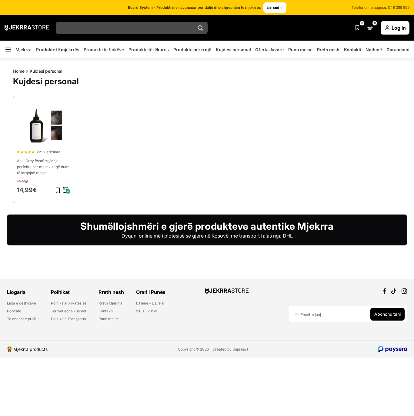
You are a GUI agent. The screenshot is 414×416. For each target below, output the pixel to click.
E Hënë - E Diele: (150, 303)
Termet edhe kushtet (68, 311)
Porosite (14, 311)
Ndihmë (374, 49)
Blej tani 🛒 (275, 7)
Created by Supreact (230, 349)
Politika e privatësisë (68, 303)
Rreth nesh (328, 49)
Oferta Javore (269, 49)
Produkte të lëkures (149, 49)
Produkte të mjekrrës (57, 49)
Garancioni (397, 49)
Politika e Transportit (68, 319)
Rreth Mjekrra (110, 303)
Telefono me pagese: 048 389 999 (380, 7)
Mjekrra (23, 49)
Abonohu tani (387, 314)
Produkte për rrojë (192, 49)
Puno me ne (300, 49)
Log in (399, 28)
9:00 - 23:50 (146, 311)
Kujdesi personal (233, 49)
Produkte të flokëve (104, 49)
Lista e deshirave (21, 303)
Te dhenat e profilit (23, 319)
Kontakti (352, 49)
